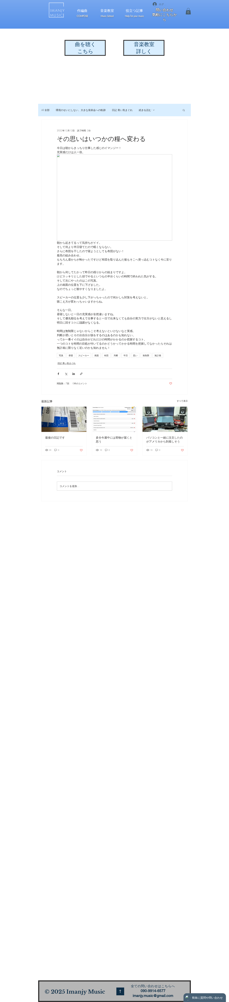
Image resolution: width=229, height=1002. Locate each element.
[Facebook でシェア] (58, 373)
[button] (188, 11)
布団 (106, 355)
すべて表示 (182, 400)
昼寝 (71, 355)
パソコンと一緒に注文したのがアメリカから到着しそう (164, 439)
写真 (61, 355)
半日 (125, 355)
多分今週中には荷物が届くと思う (114, 439)
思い (135, 355)
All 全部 (45, 110)
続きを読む (145, 110)
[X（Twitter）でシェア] (65, 373)
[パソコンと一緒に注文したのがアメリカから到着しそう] (165, 419)
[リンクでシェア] (81, 373)
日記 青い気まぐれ (122, 110)
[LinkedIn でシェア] (73, 373)
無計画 (158, 355)
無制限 (146, 355)
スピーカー (83, 355)
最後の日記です (55, 437)
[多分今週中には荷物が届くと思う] (114, 419)
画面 (96, 355)
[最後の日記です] (63, 419)
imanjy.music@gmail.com (153, 996)
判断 (116, 355)
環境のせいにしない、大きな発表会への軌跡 (81, 110)
